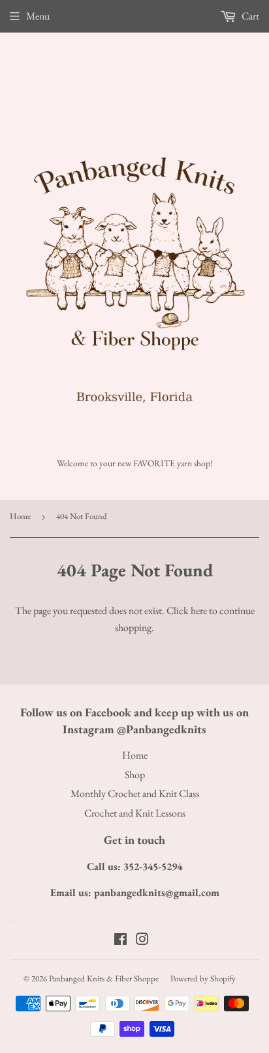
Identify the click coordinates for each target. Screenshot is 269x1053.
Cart (249, 16)
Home (20, 516)
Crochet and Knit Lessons (134, 813)
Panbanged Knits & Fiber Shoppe (104, 978)
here (199, 610)
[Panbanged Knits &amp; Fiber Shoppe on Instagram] (142, 941)
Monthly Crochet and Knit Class (135, 793)
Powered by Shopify (203, 978)
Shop (135, 774)
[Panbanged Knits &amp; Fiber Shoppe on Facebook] (120, 941)
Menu (38, 16)
